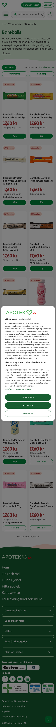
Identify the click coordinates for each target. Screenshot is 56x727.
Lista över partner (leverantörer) (18, 389)
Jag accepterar (28, 397)
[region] (28, 363)
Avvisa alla (28, 405)
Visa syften (28, 413)
